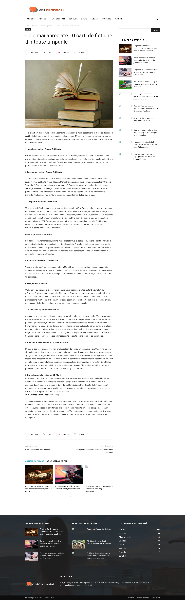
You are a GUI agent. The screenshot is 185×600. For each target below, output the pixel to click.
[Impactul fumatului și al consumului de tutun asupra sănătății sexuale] (125, 145)
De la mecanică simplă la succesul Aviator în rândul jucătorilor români (144, 60)
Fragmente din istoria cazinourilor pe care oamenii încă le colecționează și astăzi (38, 488)
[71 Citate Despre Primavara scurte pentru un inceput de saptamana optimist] (78, 556)
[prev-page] (66, 496)
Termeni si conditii (142, 598)
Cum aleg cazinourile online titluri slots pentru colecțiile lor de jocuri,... (145, 132)
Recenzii (43, 19)
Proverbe (106, 19)
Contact (131, 598)
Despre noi (156, 598)
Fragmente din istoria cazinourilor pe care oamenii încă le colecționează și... (146, 48)
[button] (157, 19)
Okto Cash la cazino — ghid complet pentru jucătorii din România (145, 84)
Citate (84, 19)
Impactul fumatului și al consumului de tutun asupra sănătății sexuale (145, 144)
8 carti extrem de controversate (38, 450)
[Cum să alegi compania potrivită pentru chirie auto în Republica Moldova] (125, 109)
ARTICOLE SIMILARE (34, 461)
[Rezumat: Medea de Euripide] (78, 532)
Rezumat (94, 19)
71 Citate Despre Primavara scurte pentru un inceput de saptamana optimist (98, 555)
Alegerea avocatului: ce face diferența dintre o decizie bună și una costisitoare (99, 488)
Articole (31, 19)
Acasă (27, 26)
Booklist (73, 19)
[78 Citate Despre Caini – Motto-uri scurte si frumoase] (78, 544)
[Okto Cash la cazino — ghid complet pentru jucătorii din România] (125, 84)
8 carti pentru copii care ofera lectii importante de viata (94, 451)
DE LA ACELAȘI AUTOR (57, 461)
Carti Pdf (119, 19)
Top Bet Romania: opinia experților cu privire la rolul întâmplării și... (145, 156)
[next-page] (70, 496)
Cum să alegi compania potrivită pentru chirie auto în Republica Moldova (146, 108)
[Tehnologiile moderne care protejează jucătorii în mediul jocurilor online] (125, 97)
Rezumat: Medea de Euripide (99, 529)
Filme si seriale (57, 19)
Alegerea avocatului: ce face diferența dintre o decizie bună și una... (146, 72)
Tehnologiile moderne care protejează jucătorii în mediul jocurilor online (146, 96)
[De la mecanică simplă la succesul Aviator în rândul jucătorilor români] (69, 474)
